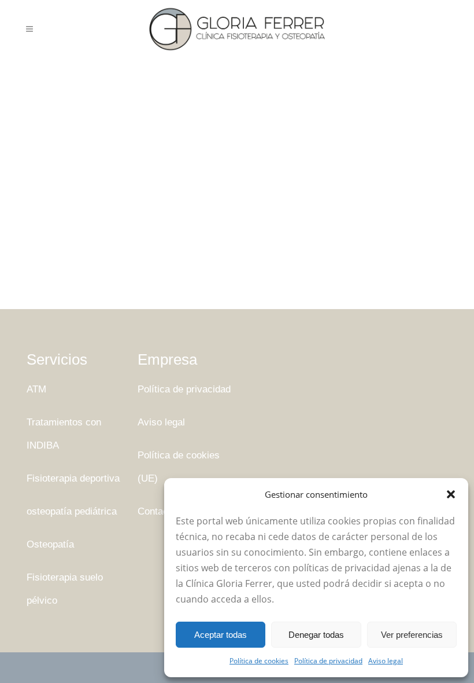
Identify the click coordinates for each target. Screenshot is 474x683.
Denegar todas (316, 635)
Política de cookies (258, 661)
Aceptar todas (220, 635)
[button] (451, 494)
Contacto (157, 511)
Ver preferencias (412, 635)
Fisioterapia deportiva (73, 478)
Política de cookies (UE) (179, 467)
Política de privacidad (328, 661)
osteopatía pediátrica (72, 511)
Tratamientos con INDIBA (64, 434)
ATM (36, 389)
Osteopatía (50, 544)
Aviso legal (385, 661)
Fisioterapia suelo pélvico (65, 589)
